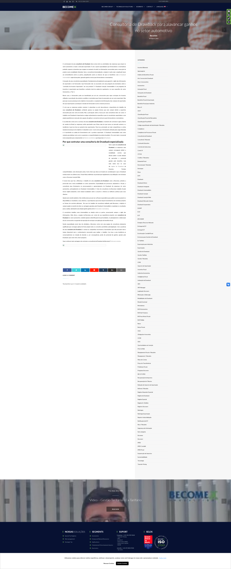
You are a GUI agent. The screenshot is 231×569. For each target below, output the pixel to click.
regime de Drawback (117, 166)
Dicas (139, 172)
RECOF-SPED (141, 374)
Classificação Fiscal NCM (144, 121)
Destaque (140, 168)
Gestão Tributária (143, 258)
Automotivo (141, 85)
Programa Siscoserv (143, 370)
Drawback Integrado (143, 186)
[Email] (229, 11)
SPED (139, 442)
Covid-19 (140, 150)
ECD (139, 212)
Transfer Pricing (142, 464)
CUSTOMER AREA (163, 1)
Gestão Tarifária (142, 255)
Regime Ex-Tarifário (143, 403)
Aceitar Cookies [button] (122, 563)
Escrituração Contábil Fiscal (145, 233)
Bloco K (140, 107)
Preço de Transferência (144, 363)
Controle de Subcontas (144, 147)
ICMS (139, 262)
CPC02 (140, 154)
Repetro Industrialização (144, 417)
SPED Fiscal (141, 450)
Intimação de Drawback (144, 280)
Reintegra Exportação (144, 414)
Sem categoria (142, 432)
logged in (72, 284)
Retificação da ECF (143, 421)
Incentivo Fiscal (142, 269)
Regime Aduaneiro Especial (145, 392)
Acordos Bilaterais (143, 67)
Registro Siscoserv (143, 406)
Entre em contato (116, 241)
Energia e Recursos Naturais (145, 222)
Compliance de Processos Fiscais (147, 132)
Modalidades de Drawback (145, 298)
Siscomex (140, 435)
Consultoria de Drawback (145, 136)
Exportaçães (141, 248)
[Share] (229, 22)
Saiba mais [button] (162, 558)
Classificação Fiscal (143, 114)
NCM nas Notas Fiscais (144, 316)
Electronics (95, 548)
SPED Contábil (142, 446)
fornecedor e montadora (102, 208)
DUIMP (140, 208)
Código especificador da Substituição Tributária (151, 125)
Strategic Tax (68, 542)
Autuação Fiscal (142, 89)
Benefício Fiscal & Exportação (146, 100)
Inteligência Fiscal (143, 276)
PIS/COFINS (141, 349)
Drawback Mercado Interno (145, 201)
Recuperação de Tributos (145, 381)
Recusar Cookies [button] (109, 563)
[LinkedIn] (229, 15)
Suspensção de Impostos (145, 453)
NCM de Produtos (143, 313)
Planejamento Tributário (144, 356)
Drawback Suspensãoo (144, 204)
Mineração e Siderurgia (144, 295)
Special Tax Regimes (70, 536)
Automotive (95, 536)
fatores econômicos (89, 138)
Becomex (153, 36)
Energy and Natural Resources (100, 539)
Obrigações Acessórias (144, 334)
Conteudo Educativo (143, 143)
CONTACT (150, 6)
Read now (115, 509)
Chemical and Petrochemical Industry (102, 545)
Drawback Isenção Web (144, 197)
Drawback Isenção (143, 194)
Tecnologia (141, 460)
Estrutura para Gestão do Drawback (148, 237)
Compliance (141, 129)
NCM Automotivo (143, 309)
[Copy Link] (229, 18)
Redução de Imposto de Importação (148, 385)
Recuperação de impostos (145, 377)
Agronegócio (141, 71)
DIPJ (139, 175)
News (139, 323)
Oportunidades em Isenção (145, 345)
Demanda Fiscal (142, 161)
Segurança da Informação (145, 428)
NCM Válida (141, 320)
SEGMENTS (139, 6)
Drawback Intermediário (144, 190)
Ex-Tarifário (141, 240)
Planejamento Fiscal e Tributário (147, 352)
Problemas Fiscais (143, 367)
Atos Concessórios (143, 82)
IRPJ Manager (141, 287)
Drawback (107, 138)
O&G (139, 331)
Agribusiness (95, 542)
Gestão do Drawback (143, 251)
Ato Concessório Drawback (145, 78)
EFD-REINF (141, 219)
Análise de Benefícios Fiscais (146, 74)
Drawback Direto (142, 183)
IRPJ (139, 284)
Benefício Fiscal (142, 96)
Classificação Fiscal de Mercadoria (147, 118)
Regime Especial (142, 399)
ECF (139, 215)
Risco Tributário (142, 424)
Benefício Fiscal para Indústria (146, 103)
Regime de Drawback (143, 395)
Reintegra (140, 410)
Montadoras (141, 305)
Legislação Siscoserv (143, 291)
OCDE (139, 338)
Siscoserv (140, 439)
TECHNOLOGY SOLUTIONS (124, 6)
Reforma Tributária (143, 388)
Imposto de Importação (144, 266)
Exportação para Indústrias (145, 244)
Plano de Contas (142, 359)
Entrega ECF (141, 230)
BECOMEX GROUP (107, 6)
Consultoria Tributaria (144, 139)
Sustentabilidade (142, 457)
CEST (139, 111)
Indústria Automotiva (144, 273)
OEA (139, 341)
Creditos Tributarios (143, 157)
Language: (160, 6)
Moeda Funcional (142, 302)
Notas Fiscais (141, 327)
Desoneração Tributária (144, 165)
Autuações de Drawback (144, 93)
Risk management (70, 539)
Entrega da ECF (142, 226)
